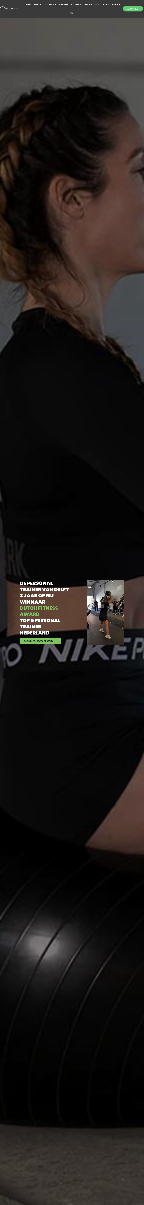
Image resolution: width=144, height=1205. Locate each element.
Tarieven (88, 4)
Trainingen (49, 4)
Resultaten (76, 4)
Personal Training (31, 4)
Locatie (105, 4)
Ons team (63, 4)
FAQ (71, 13)
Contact (116, 4)
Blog (97, 4)
